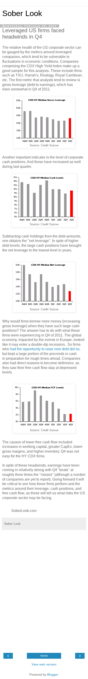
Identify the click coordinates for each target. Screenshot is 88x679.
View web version (44, 664)
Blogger (52, 674)
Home (44, 655)
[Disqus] (44, 588)
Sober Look (22, 13)
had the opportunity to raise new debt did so (44, 349)
